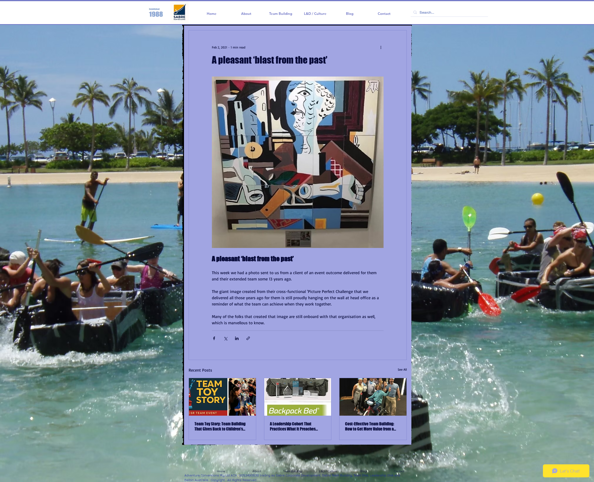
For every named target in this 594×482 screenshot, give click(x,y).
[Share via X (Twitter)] (225, 338)
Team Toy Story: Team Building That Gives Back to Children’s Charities (219, 426)
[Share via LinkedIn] (237, 338)
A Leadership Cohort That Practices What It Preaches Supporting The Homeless (293, 426)
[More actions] (381, 47)
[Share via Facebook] (214, 338)
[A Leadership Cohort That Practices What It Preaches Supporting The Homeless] (297, 397)
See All (402, 369)
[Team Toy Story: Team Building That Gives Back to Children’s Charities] (222, 397)
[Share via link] (248, 338)
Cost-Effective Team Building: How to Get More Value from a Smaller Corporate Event (369, 426)
